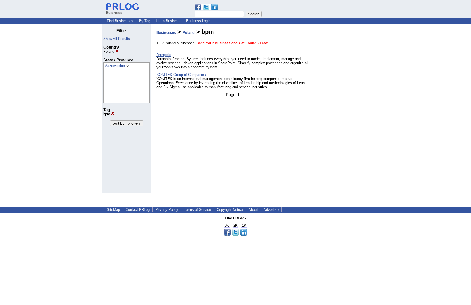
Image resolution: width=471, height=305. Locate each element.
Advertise (271, 210)
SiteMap (113, 210)
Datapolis (163, 55)
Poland (109, 51)
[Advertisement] (341, 110)
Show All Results (116, 39)
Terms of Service (197, 210)
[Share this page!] (206, 9)
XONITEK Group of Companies (181, 75)
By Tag (144, 21)
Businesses (166, 33)
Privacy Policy (166, 210)
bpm (107, 114)
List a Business (168, 21)
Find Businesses (120, 21)
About (253, 210)
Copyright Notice (230, 210)
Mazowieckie (114, 66)
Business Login (198, 21)
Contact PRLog (138, 210)
